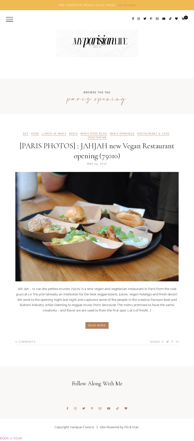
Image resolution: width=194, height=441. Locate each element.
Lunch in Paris (54, 133)
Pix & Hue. (131, 427)
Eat (26, 133)
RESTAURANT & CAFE (153, 133)
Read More (97, 325)
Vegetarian (97, 137)
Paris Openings (122, 133)
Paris (73, 133)
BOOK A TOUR (11, 438)
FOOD (35, 133)
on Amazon (127, 5)
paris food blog (93, 133)
